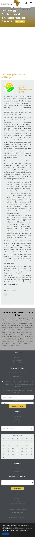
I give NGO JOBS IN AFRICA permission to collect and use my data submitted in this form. (18, 384)
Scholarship (17, 363)
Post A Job (17, 416)
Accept (5, 534)
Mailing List (17, 400)
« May (3, 435)
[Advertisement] (17, 45)
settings (24, 530)
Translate (26, 10)
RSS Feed (17, 471)
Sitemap (17, 468)
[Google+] (21, 512)
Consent (17, 376)
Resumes (17, 419)
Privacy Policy (17, 501)
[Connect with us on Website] (5, 294)
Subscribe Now (17, 406)
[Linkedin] (18, 512)
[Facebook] (12, 512)
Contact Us (17, 422)
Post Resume (17, 360)
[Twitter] (15, 512)
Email (17, 392)
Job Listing (17, 357)
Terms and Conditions (17, 504)
